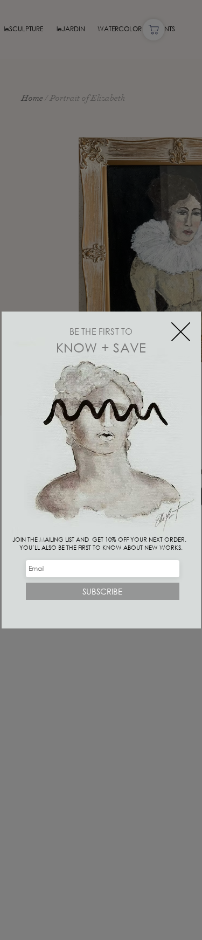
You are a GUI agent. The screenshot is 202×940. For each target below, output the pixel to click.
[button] (180, 331)
